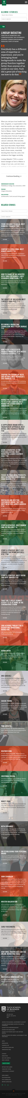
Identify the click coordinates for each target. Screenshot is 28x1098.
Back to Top (14, 1091)
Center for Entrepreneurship (10, 1027)
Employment (5, 1075)
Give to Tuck (6, 1063)
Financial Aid (5, 1045)
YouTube (8, 1085)
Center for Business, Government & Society (14, 1022)
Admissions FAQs (6, 1049)
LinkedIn (5, 1085)
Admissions (5, 1043)
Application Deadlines (8, 1047)
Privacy (20, 1094)
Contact (4, 1053)
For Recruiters (6, 1077)
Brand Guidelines (7, 1081)
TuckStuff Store (6, 1069)
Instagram (2, 1085)
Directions (5, 1055)
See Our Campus (6, 1058)
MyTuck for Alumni (7, 1067)
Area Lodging (5, 1060)
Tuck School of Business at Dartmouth (4, 2)
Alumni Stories (9, 12)
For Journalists (6, 1079)
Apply (3, 1041)
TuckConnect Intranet (8, 1071)
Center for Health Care (8, 1029)
